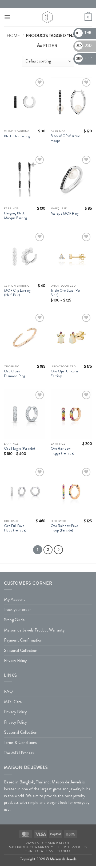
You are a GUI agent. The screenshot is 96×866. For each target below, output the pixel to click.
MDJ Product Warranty (31, 847)
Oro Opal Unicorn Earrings (64, 373)
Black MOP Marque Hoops (65, 138)
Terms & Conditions (20, 742)
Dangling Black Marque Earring (15, 215)
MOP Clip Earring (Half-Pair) (17, 292)
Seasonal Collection (20, 650)
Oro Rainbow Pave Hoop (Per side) (64, 528)
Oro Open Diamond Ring (14, 373)
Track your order (17, 609)
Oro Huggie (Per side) (19, 448)
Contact (65, 851)
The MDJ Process (19, 753)
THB (83, 32)
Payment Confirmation (23, 640)
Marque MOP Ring (64, 213)
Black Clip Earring (17, 136)
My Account (14, 599)
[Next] (58, 549)
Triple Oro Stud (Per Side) (65, 292)
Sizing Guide (14, 620)
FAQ (8, 691)
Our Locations (39, 851)
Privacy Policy (15, 660)
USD (83, 45)
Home (13, 36)
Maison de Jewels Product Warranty (34, 630)
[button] (7, 17)
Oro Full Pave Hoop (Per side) (15, 528)
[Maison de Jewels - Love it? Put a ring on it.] (48, 17)
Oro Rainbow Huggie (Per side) (62, 450)
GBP (83, 58)
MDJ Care (13, 702)
